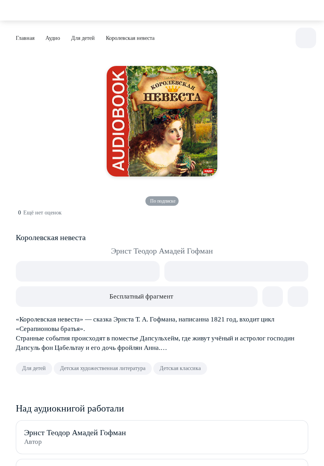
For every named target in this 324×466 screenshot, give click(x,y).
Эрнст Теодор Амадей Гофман (162, 250)
